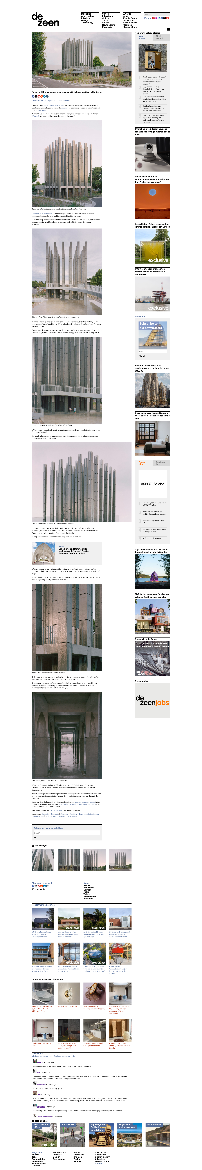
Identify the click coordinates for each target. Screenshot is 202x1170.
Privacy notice (102, 1161)
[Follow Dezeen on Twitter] (164, 18)
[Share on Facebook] (33, 96)
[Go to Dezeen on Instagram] (156, 18)
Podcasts (107, 27)
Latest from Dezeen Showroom (47, 979)
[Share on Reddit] (41, 96)
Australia (45, 814)
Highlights (62, 816)
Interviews (107, 16)
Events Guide (130, 18)
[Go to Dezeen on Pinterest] (153, 18)
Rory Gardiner (56, 810)
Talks (105, 20)
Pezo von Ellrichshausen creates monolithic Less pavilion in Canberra (67, 92)
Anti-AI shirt (68, 1125)
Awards (127, 14)
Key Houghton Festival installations (97, 1127)
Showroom (128, 20)
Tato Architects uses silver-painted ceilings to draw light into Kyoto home (154, 99)
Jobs (125, 16)
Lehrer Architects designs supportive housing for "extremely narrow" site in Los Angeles (153, 118)
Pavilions (74, 814)
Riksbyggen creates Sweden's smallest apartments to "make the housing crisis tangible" (154, 80)
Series (105, 14)
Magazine (86, 14)
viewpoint (42, 110)
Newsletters (108, 25)
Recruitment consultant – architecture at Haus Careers (154, 512)
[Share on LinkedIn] (44, 96)
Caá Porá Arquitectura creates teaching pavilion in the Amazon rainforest (154, 108)
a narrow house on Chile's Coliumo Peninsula (77, 804)
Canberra (64, 814)
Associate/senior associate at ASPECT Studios (154, 504)
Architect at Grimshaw (152, 538)
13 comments (64, 100)
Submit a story (102, 1157)
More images (41, 846)
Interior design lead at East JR (154, 521)
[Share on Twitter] (36, 96)
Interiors (85, 18)
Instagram (72, 816)
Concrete (55, 814)
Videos (105, 23)
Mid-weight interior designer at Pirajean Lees (155, 530)
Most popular (142, 37)
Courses (127, 25)
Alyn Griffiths (37, 100)
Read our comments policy (65, 1056)
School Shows (130, 23)
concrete (64, 108)
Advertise (100, 1159)
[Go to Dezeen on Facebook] (162, 18)
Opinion (106, 18)
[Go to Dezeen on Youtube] (167, 18)
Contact (99, 1164)
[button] (168, 29)
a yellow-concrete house (85, 802)
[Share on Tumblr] (47, 96)
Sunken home (154, 1125)
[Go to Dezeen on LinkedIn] (159, 18)
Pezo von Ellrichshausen (54, 105)
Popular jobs (142, 463)
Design (84, 20)
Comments (100, 1155)
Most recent (159, 37)
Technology (87, 23)
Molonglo (36, 116)
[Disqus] (82, 1087)
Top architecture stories (147, 33)
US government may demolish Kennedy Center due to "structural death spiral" (153, 90)
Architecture (87, 16)
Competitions (130, 27)
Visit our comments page (42, 1056)
